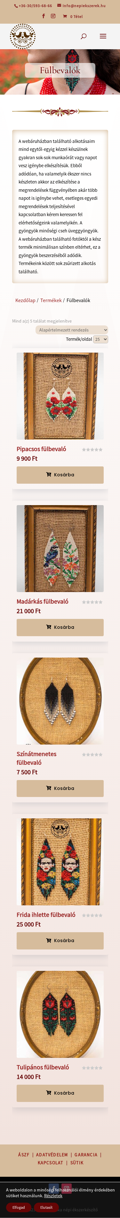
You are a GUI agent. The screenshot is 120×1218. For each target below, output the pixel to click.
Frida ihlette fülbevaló (46, 914)
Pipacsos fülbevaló (41, 449)
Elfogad (18, 1207)
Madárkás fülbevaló (42, 601)
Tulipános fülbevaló (43, 1067)
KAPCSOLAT (51, 1163)
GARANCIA (86, 1155)
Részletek (53, 1195)
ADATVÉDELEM (52, 1155)
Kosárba (60, 475)
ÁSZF (23, 1155)
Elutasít (46, 1207)
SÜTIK (77, 1163)
